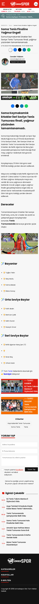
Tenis (10, 25)
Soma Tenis (15, 427)
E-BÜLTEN (6, 580)
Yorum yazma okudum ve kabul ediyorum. (13, 472)
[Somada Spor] (20, 4)
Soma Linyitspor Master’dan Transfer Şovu (20, 17)
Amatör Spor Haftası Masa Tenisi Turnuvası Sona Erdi (18, 529)
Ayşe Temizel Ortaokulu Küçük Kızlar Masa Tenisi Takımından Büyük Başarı (19, 507)
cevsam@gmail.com (17, 59)
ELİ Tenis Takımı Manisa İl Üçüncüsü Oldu (17, 500)
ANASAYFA (4, 25)
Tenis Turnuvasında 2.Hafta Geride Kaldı (18, 536)
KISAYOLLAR (7, 575)
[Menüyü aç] (3, 4)
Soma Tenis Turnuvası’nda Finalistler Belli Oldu (18, 521)
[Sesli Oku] (10, 50)
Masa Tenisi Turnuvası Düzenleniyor (16, 543)
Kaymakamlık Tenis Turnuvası (19, 423)
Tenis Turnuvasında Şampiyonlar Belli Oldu (16, 514)
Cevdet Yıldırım (16, 56)
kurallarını (19, 470)
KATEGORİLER (8, 569)
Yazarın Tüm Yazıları (18, 62)
